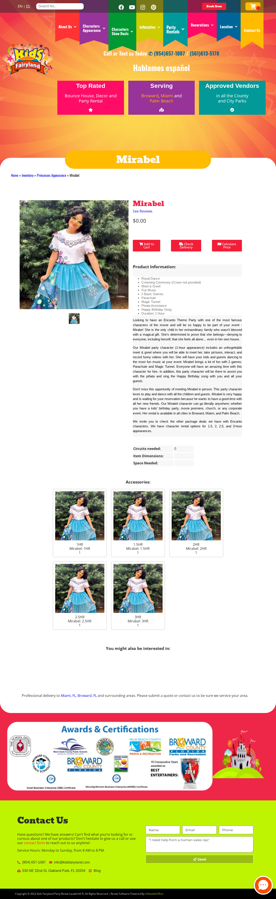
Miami (167, 96)
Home (14, 175)
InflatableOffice (154, 894)
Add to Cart (148, 245)
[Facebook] (121, 7)
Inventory (27, 175)
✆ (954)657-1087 (166, 53)
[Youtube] (132, 7)
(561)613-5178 (204, 53)
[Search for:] (60, 6)
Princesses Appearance (51, 175)
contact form (34, 842)
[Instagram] (142, 7)
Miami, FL (68, 695)
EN (20, 6)
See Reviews (142, 211)
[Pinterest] (153, 7)
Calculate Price (228, 245)
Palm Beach (161, 101)
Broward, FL (87, 695)
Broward (149, 96)
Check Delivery (186, 245)
